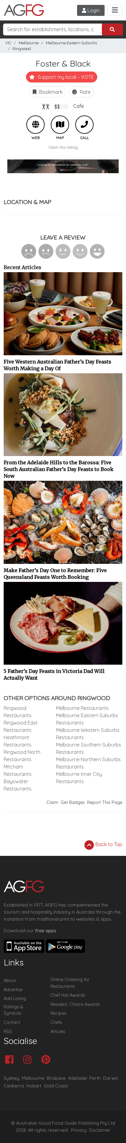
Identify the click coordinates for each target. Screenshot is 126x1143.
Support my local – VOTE (65, 77)
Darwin (110, 1078)
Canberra (14, 1086)
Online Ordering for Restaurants (69, 983)
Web (35, 124)
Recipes (58, 1013)
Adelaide (77, 1078)
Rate (85, 92)
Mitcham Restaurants (17, 770)
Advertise (13, 989)
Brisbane (56, 1078)
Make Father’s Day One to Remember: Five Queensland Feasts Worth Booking (55, 573)
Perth (95, 1078)
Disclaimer (99, 1130)
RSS (8, 1031)
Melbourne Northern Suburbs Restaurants (88, 763)
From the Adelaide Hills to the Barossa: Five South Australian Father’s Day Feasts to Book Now (58, 469)
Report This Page (104, 802)
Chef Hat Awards (67, 995)
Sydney (11, 1078)
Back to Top (108, 844)
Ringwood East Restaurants (21, 726)
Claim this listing (63, 147)
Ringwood (22, 48)
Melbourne (29, 43)
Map (60, 124)
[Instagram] (29, 1060)
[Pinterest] (47, 1060)
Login (93, 10)
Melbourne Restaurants (82, 708)
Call (84, 124)
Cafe (78, 106)
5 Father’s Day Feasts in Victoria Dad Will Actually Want (54, 674)
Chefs (56, 1022)
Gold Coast (56, 1086)
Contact (12, 1022)
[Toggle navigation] (114, 10)
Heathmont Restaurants (17, 741)
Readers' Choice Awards (75, 1004)
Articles (57, 1031)
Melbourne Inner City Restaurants (79, 777)
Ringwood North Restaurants (22, 755)
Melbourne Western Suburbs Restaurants (88, 733)
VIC (8, 43)
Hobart (33, 1086)
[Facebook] (11, 1060)
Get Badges (73, 802)
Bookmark (50, 92)
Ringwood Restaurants (17, 711)
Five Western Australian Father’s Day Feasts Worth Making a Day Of (57, 365)
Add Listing (15, 998)
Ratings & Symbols (13, 1010)
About (10, 980)
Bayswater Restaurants (17, 785)
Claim (52, 802)
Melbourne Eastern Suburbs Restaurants (87, 719)
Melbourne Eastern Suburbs (71, 43)
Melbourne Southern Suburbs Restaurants (88, 748)
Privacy (79, 1130)
